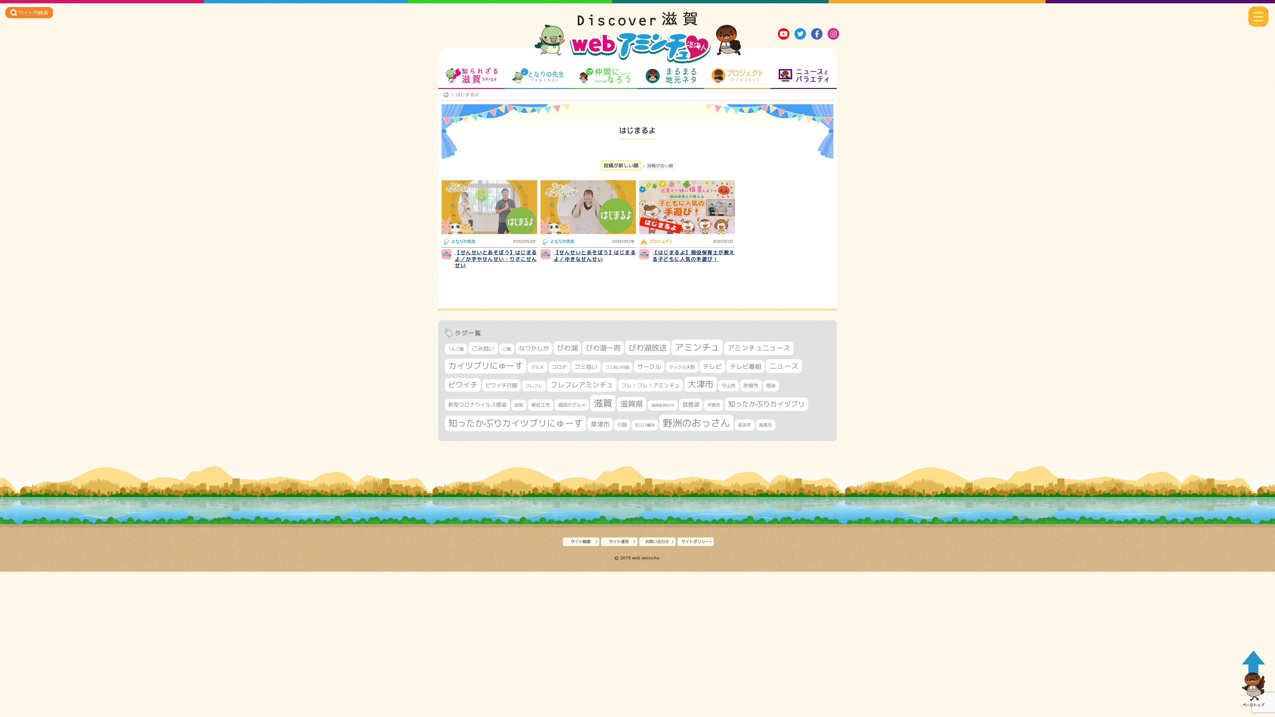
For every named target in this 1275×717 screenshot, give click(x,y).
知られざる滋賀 (471, 75)
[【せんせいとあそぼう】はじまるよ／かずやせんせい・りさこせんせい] (489, 207)
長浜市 (744, 425)
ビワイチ (462, 385)
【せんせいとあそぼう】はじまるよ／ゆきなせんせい (595, 256)
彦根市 (750, 385)
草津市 (600, 424)
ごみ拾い (483, 348)
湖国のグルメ (572, 405)
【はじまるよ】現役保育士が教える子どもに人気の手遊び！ (693, 256)
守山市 (728, 385)
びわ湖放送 (648, 347)
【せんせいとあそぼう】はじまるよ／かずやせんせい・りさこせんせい (496, 259)
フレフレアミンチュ (582, 385)
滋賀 (603, 403)
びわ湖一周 (603, 348)
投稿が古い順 (660, 166)
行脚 (622, 425)
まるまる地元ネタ (671, 75)
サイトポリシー (695, 541)
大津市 (701, 384)
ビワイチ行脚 (501, 385)
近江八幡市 (645, 425)
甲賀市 (713, 405)
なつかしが (534, 348)
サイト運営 (619, 541)
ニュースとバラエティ (803, 75)
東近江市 (540, 404)
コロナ (559, 366)
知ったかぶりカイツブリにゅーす (515, 423)
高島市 (765, 425)
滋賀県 (631, 404)
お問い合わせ (657, 541)
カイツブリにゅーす (485, 365)
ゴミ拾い (586, 366)
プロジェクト (737, 75)
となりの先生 (538, 75)
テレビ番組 (745, 366)
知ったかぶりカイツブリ (766, 404)
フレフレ (534, 386)
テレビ (712, 366)
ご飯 (506, 349)
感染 (771, 385)
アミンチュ (697, 347)
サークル (649, 366)
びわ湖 (567, 348)
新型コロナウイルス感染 (477, 404)
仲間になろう (604, 75)
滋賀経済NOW (662, 405)
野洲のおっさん (696, 423)
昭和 (519, 405)
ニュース (784, 366)
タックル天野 (682, 367)
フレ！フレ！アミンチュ (650, 385)
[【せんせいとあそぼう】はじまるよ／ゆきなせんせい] (588, 207)
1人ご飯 (456, 349)
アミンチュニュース (758, 348)
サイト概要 (581, 541)
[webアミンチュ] (637, 23)
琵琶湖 (690, 404)
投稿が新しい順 (621, 165)
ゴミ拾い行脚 (617, 367)
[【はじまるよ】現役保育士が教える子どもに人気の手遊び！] (687, 207)
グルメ (537, 367)
